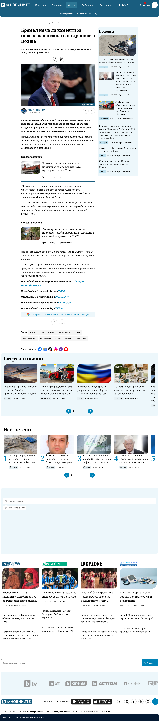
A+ (92, 111)
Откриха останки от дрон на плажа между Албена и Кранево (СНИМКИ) (117, 61)
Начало (54, 23)
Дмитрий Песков (64, 332)
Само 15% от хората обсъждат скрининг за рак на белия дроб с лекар (137, 616)
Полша (41, 332)
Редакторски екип (36, 110)
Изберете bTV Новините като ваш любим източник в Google (60, 314)
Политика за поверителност (31, 711)
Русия (32, 332)
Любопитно (87, 5)
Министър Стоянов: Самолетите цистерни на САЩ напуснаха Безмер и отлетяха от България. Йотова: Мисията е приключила (125, 81)
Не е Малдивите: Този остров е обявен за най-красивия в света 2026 (19, 618)
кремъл (51, 332)
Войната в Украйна (84, 14)
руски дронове (45, 338)
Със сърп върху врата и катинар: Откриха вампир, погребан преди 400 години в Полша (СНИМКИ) (23, 459)
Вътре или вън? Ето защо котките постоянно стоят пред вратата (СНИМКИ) (99, 635)
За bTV (4, 711)
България (57, 5)
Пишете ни (105, 711)
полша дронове (80, 338)
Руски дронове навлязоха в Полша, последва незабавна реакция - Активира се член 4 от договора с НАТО (68, 232)
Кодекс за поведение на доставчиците (62, 711)
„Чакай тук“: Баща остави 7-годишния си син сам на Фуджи (117, 149)
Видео (96, 14)
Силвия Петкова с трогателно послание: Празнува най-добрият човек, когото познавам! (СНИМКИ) (99, 618)
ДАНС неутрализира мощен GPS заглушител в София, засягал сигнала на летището (97, 459)
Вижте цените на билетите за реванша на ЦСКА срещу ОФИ (58, 629)
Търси (150, 663)
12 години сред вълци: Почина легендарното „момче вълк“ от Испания (114, 164)
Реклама (13, 711)
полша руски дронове (63, 338)
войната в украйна (29, 338)
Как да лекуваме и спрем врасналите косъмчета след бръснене (135, 630)
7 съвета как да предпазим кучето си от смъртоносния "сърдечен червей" (129, 390)
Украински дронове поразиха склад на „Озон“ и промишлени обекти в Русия (20, 390)
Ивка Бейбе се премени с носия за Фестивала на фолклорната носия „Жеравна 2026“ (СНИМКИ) (98, 597)
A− (86, 111)
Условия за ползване (89, 711)
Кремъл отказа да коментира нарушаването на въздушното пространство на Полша (61, 166)
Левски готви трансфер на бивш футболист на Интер (59, 594)
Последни (40, 5)
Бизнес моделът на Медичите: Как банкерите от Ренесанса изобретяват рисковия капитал (19, 597)
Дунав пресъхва (66, 14)
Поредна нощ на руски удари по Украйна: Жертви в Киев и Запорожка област (93, 390)
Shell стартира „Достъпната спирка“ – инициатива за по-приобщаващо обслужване (125, 108)
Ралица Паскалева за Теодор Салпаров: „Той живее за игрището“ (57, 614)
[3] (144, 5)
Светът (72, 5)
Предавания (106, 5)
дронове (77, 332)
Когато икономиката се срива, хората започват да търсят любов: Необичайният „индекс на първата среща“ (20, 635)
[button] (68, 411)
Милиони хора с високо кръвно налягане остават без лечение (136, 596)
